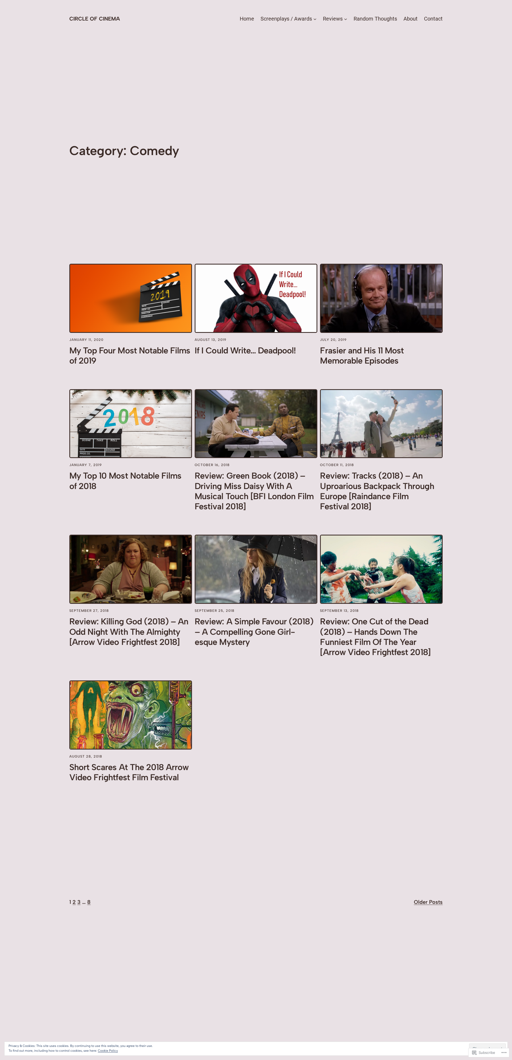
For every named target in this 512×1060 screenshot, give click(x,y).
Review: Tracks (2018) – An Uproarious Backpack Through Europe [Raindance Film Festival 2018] (377, 491)
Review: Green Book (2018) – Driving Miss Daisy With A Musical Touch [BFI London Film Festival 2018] (254, 491)
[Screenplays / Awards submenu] (315, 18)
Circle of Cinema (94, 18)
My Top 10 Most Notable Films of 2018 (125, 481)
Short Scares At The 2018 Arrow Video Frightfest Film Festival (129, 772)
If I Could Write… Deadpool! (245, 350)
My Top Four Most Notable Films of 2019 (129, 355)
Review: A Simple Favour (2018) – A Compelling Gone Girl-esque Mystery (254, 631)
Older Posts (428, 902)
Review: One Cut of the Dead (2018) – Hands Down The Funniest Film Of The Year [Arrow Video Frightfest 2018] (375, 636)
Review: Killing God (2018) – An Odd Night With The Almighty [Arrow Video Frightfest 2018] (128, 631)
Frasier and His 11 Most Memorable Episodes (362, 355)
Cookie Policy (108, 1051)
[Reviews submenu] (345, 18)
